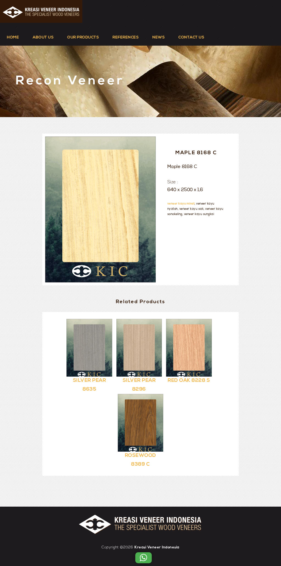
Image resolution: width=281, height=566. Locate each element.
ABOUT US (43, 37)
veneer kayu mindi (181, 203)
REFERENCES (126, 37)
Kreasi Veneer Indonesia (156, 547)
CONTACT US (191, 37)
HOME (13, 37)
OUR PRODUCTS (83, 37)
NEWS (158, 37)
